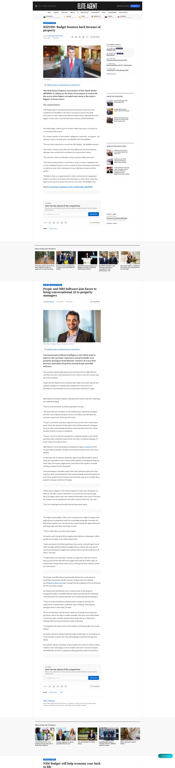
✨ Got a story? (165, 756)
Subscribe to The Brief (123, 6)
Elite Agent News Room (56, 36)
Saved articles (123, 12)
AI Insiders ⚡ (135, 6)
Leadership (64, 12)
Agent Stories (85, 12)
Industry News (49, 23)
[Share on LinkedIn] (76, 36)
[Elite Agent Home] (87, 6)
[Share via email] (83, 36)
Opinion (72, 12)
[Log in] (36, 6)
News (49, 12)
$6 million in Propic (58, 583)
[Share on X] (79, 36)
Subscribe (93, 214)
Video (103, 12)
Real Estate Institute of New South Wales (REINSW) (71, 187)
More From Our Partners (45, 249)
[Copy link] (86, 36)
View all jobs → (112, 223)
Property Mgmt (112, 12)
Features (56, 12)
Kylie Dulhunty (49, 301)
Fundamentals (95, 12)
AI (77, 12)
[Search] (39, 6)
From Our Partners (115, 96)
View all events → (111, 74)
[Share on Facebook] (72, 36)
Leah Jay (88, 447)
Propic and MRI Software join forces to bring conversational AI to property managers (70, 292)
